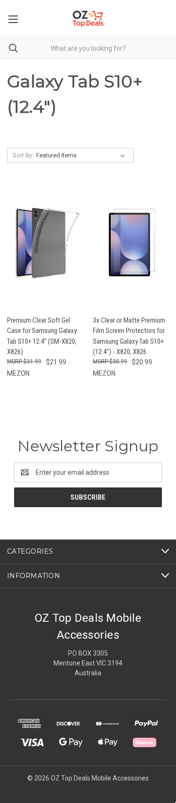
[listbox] (82, 155)
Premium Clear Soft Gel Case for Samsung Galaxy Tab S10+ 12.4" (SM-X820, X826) (42, 336)
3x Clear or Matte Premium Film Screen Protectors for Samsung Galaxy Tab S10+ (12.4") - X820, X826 (129, 336)
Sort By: (23, 155)
